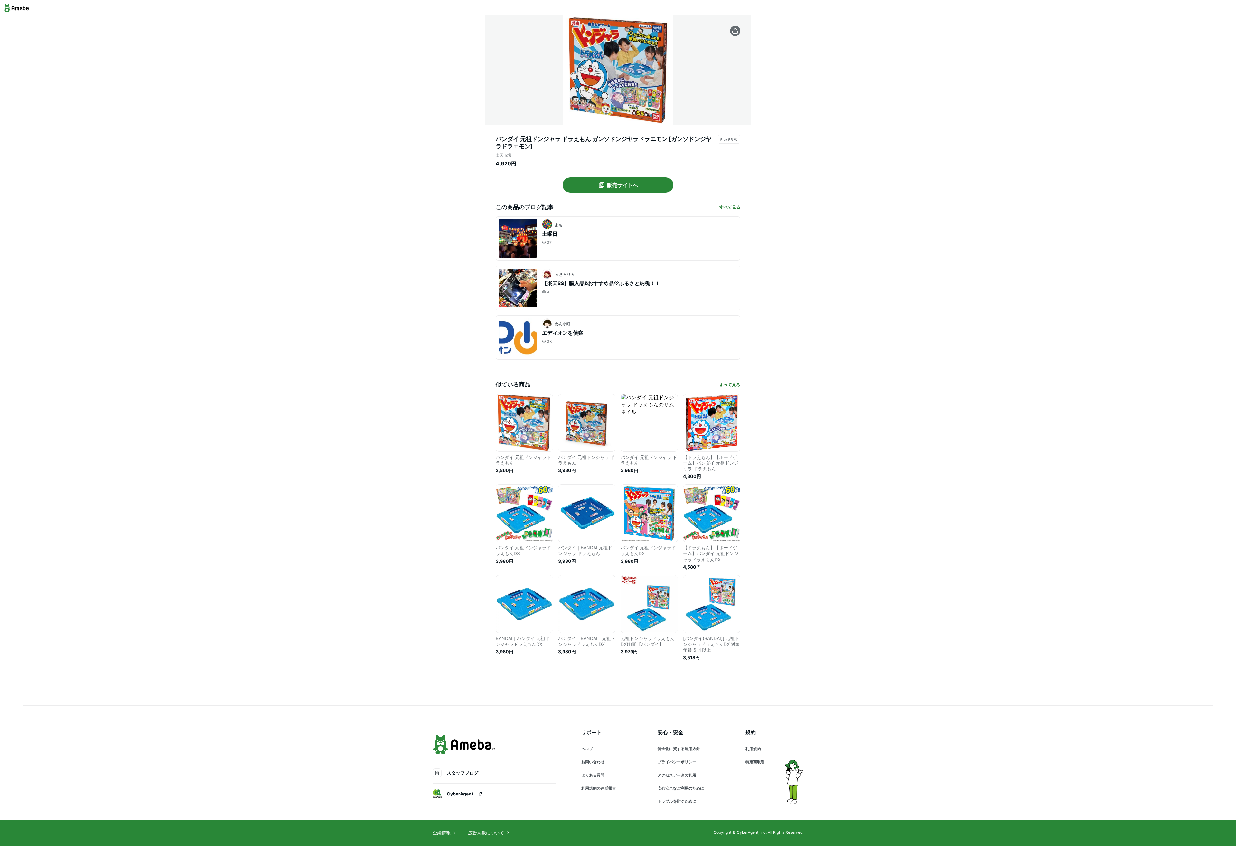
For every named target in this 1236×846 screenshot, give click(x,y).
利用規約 (753, 748)
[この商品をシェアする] (735, 31)
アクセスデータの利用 (677, 775)
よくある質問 (592, 775)
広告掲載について (486, 832)
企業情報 (442, 832)
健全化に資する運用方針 (679, 748)
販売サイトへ (622, 185)
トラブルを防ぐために (677, 801)
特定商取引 (755, 761)
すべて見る (729, 206)
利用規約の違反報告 (598, 788)
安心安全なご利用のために (681, 788)
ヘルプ (587, 748)
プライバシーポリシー (677, 761)
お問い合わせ (592, 761)
